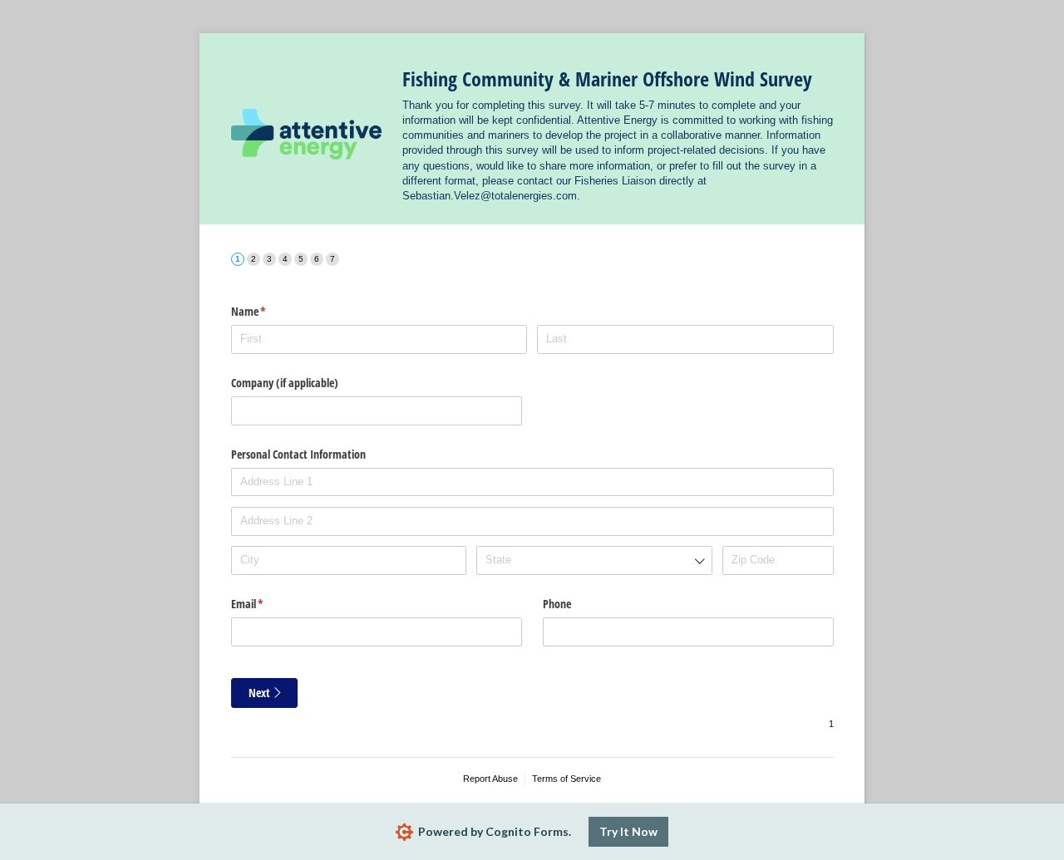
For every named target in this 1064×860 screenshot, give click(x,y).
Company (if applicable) (284, 383)
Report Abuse (490, 779)
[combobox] (594, 560)
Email (267, 604)
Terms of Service (566, 779)
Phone (557, 604)
